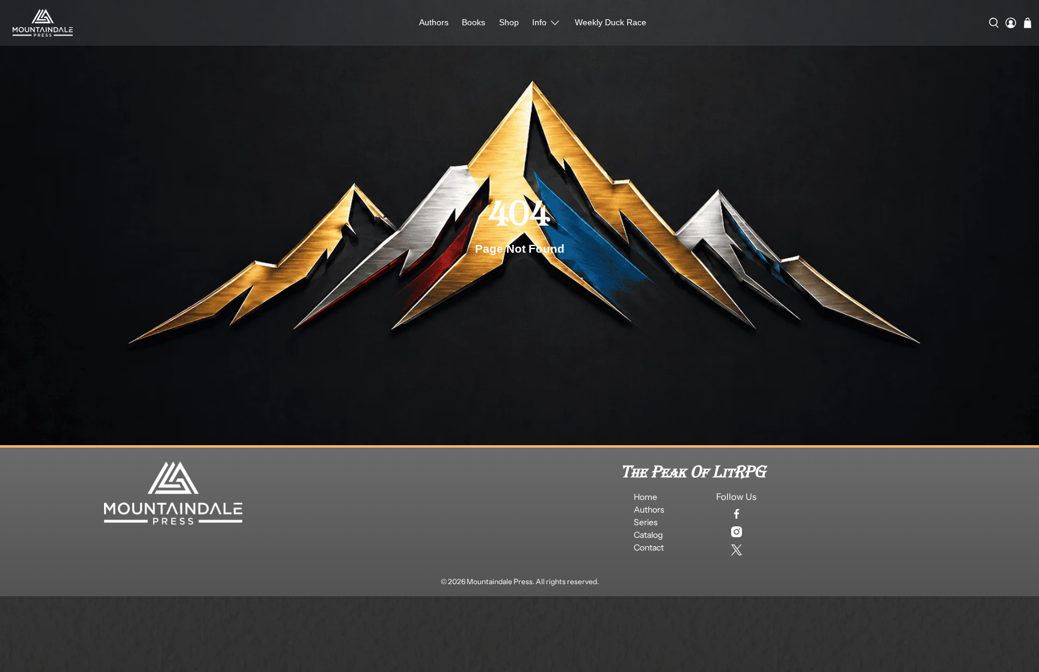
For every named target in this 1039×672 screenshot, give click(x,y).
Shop (509, 22)
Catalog (648, 534)
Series (646, 522)
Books (473, 22)
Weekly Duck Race (610, 22)
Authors (434, 22)
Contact (649, 547)
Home (645, 497)
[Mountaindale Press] (43, 23)
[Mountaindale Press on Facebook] (736, 513)
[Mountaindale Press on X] (736, 549)
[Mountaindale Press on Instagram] (736, 531)
